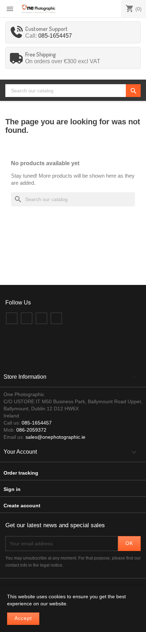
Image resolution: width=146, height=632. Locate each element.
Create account (22, 505)
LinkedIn (56, 318)
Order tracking (21, 473)
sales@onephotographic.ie (55, 437)
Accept (23, 618)
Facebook (11, 318)
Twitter (26, 318)
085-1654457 (55, 36)
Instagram (41, 318)
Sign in (12, 489)
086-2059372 (31, 430)
